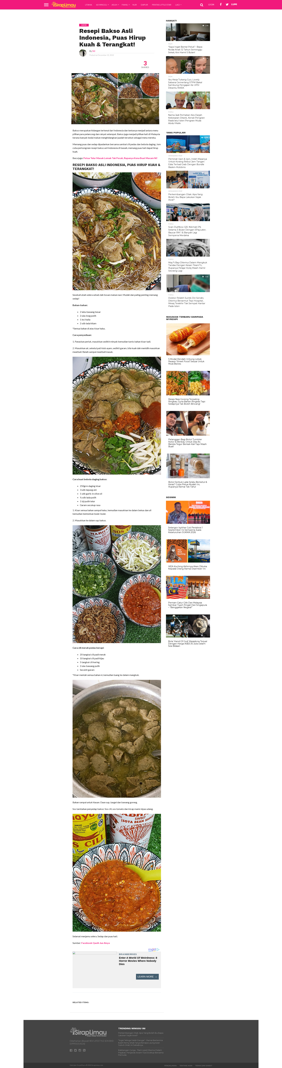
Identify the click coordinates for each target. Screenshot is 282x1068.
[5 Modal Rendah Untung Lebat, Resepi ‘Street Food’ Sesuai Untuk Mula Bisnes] (188, 354)
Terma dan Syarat (203, 1066)
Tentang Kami (185, 1066)
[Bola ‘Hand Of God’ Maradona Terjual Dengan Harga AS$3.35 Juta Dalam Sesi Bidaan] (188, 636)
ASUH (114, 5)
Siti (93, 51)
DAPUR (144, 5)
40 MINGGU (101, 5)
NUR (134, 5)
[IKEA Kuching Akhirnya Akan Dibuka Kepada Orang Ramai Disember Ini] (188, 562)
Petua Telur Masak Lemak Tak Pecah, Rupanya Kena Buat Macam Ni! (120, 158)
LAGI (177, 5)
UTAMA (88, 5)
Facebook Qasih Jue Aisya (95, 942)
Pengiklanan (170, 1066)
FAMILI (125, 5)
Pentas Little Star (161, 5)
